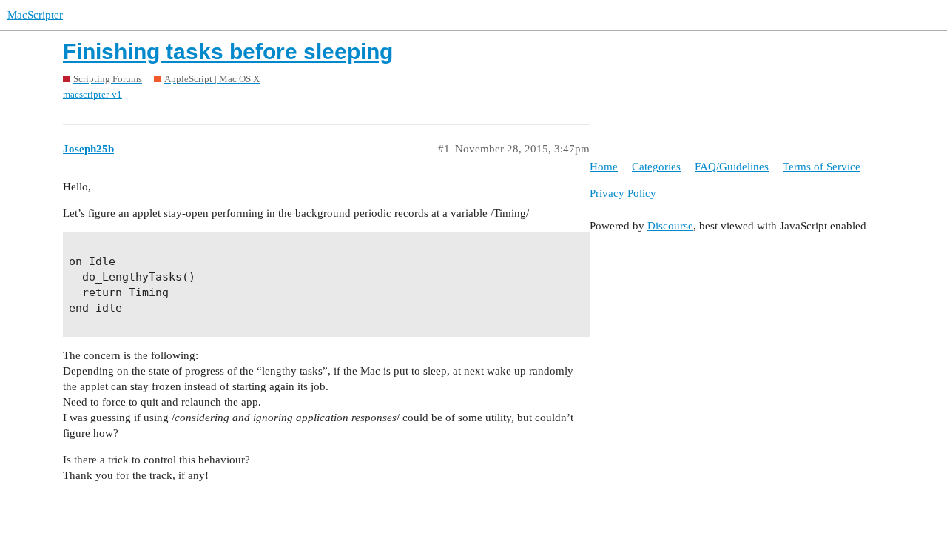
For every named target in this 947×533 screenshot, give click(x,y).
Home (604, 166)
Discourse (670, 226)
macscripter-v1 (92, 94)
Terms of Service (821, 166)
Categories (656, 166)
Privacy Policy (623, 193)
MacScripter (35, 15)
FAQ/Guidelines (732, 166)
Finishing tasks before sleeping (228, 51)
